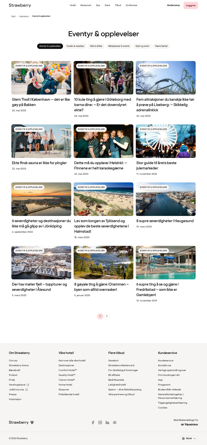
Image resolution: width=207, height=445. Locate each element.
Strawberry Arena (19, 365)
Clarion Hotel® (67, 380)
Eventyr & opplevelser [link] (50, 46)
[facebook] (93, 422)
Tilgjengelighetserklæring (172, 403)
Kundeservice (165, 360)
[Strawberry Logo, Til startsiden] (20, 5)
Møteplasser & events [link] (119, 46)
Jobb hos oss (16, 389)
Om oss (13, 360)
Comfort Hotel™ (68, 370)
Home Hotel (65, 384)
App (160, 380)
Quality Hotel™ (67, 375)
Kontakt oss (164, 365)
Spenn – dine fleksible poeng (124, 389)
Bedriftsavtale (116, 380)
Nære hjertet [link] (161, 46)
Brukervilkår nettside (169, 389)
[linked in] (107, 422)
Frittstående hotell (69, 394)
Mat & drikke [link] (96, 46)
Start (13, 16)
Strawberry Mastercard (121, 365)
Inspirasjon (24, 16)
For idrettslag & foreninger (123, 370)
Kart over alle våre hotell (72, 360)
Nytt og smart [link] (142, 46)
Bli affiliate (114, 375)
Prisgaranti (164, 384)
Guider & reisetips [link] (75, 46)
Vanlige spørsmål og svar (172, 370)
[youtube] (115, 422)
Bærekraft (14, 370)
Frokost (13, 375)
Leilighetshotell (117, 384)
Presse (13, 394)
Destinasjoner (66, 365)
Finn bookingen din (169, 375)
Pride (12, 380)
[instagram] (100, 422)
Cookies (162, 407)
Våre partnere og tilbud (121, 394)
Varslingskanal (17, 384)
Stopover (64, 389)
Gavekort (113, 360)
